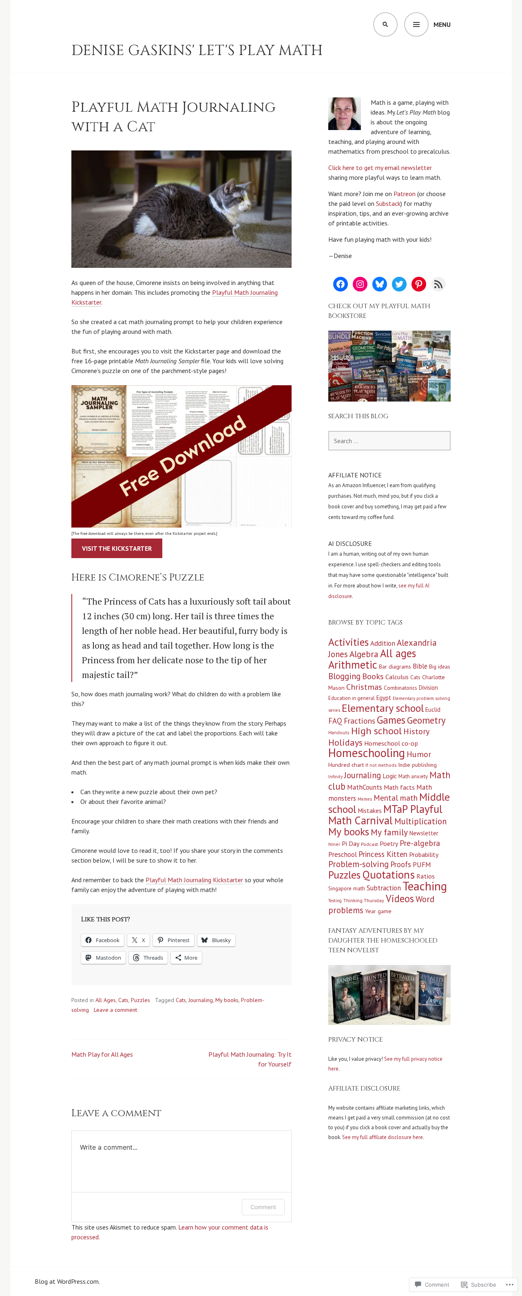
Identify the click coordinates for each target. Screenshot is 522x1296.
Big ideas (439, 666)
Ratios (425, 876)
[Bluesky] (379, 284)
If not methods (380, 765)
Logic (390, 776)
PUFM (422, 864)
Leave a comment (115, 1009)
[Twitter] (399, 284)
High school (376, 730)
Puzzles (140, 1000)
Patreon (405, 194)
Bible (420, 666)
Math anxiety (413, 776)
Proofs (400, 864)
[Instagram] (360, 284)
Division (428, 687)
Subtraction (384, 887)
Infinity (335, 776)
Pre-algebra (420, 843)
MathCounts (364, 787)
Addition (382, 643)
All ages (398, 653)
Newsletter (423, 833)
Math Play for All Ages (102, 1054)
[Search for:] (389, 441)
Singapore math (346, 888)
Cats (123, 1000)
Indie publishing (417, 764)
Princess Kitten (382, 854)
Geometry (426, 720)
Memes (365, 799)
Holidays (345, 742)
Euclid (432, 709)
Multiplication (420, 821)
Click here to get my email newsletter (380, 167)
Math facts (399, 787)
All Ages (105, 1000)
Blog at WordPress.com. (67, 1281)
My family (389, 832)
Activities (348, 642)
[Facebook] (340, 284)
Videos (400, 898)
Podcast (369, 844)
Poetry (389, 843)
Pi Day (350, 843)
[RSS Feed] (438, 284)
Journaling (200, 1000)
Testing (335, 900)
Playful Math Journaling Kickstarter (194, 880)
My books (227, 1000)
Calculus (397, 676)
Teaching (425, 886)
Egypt (383, 698)
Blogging (344, 676)
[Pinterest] (418, 284)
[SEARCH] (385, 24)
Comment (263, 1206)
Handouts (338, 732)
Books (373, 676)
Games (391, 719)
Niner (334, 844)
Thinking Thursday (363, 900)
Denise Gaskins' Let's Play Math (197, 50)
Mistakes (370, 810)
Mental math (396, 798)
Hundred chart (346, 764)
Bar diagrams (395, 666)
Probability (423, 854)
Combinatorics (400, 687)
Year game (378, 911)
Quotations (388, 874)
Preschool (342, 854)
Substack (388, 203)
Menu (442, 24)
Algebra (363, 654)
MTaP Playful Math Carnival (385, 814)
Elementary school (383, 708)
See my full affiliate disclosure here (382, 1137)
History (416, 731)
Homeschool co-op (391, 743)
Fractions (359, 720)
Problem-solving (358, 864)
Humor (419, 754)
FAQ (335, 721)
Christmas (364, 687)
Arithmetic (352, 664)
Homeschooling (366, 752)
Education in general (351, 698)
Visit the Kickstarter (117, 548)
